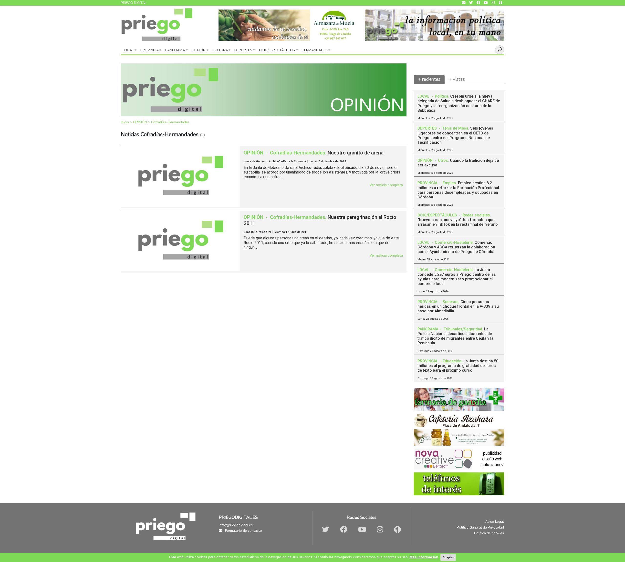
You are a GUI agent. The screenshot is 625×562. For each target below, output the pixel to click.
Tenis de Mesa (455, 128)
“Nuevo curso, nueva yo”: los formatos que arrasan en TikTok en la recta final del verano (457, 222)
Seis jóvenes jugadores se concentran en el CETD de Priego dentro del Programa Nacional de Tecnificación (455, 135)
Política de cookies (489, 533)
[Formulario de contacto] (463, 3)
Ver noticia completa (386, 185)
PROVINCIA (427, 183)
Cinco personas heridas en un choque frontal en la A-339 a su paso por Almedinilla (458, 306)
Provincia (149, 50)
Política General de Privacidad (480, 527)
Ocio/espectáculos (277, 50)
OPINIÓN (140, 122)
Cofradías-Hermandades (170, 122)
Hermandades (315, 50)
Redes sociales (476, 215)
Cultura (220, 50)
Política (441, 96)
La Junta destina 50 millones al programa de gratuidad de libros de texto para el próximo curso (457, 366)
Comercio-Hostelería (454, 242)
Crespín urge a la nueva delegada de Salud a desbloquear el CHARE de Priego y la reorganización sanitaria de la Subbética (458, 103)
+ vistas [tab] (457, 79)
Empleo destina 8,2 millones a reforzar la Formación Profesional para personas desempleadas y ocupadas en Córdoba (458, 190)
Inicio (125, 122)
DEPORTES (427, 128)
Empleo (449, 183)
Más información (423, 557)
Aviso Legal (494, 521)
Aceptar (448, 557)
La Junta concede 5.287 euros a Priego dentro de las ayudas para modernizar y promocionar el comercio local (456, 276)
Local (128, 50)
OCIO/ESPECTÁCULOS (437, 215)
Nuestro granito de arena (356, 153)
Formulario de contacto (243, 530)
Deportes (243, 50)
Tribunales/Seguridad (463, 329)
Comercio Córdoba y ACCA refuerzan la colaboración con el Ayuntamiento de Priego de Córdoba (456, 247)
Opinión (199, 50)
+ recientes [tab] (429, 79)
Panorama (175, 50)
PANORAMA (428, 329)
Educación (452, 361)
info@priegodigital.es (236, 524)
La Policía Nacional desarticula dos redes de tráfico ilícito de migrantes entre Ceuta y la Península (455, 336)
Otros (443, 160)
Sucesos (450, 301)
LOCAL (423, 96)
